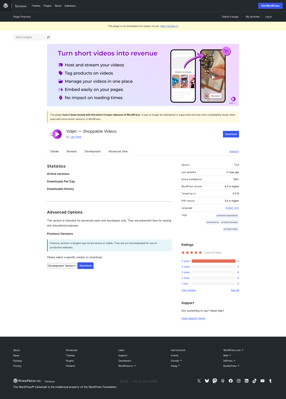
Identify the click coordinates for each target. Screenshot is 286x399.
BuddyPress (231, 365)
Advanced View (118, 151)
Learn (121, 350)
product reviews (229, 222)
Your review (188, 290)
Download (231, 134)
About (16, 350)
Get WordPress (270, 5)
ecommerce (213, 222)
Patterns (70, 365)
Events (174, 355)
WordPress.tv (127, 365)
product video (231, 229)
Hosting (17, 360)
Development (93, 151)
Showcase (71, 350)
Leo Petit (76, 136)
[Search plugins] (48, 37)
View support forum (193, 318)
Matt (227, 355)
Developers (124, 360)
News (16, 355)
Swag (175, 365)
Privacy (17, 365)
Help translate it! (169, 26)
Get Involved (178, 350)
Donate (176, 360)
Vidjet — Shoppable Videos (91, 131)
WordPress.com (233, 350)
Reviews (72, 151)
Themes (70, 355)
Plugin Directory (22, 16)
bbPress (229, 360)
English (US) (232, 207)
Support (234, 151)
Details (54, 151)
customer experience (227, 215)
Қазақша (50, 381)
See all (235, 290)
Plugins (70, 360)
